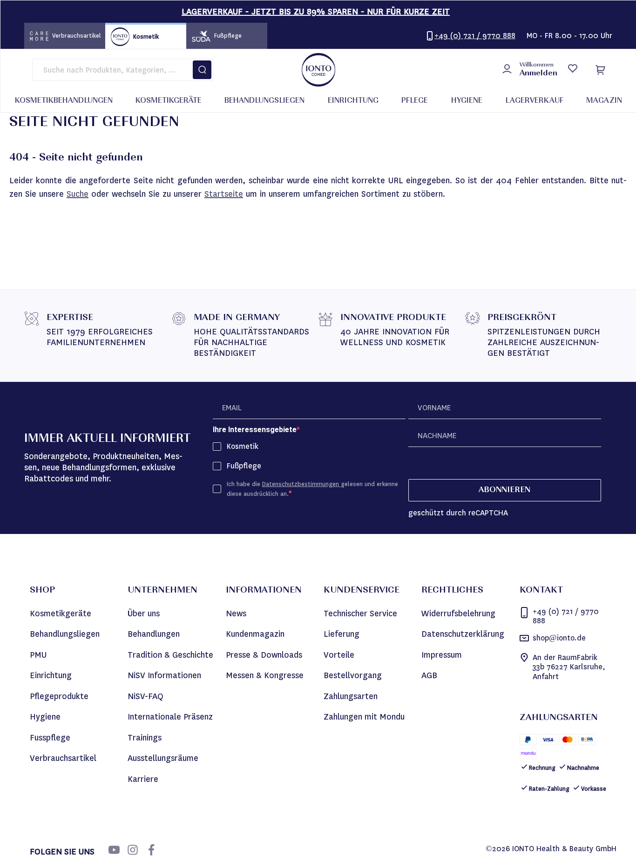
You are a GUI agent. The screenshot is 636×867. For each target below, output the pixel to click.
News (236, 613)
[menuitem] (64, 101)
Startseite (223, 194)
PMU (38, 654)
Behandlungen (154, 634)
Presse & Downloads (264, 654)
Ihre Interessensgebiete (255, 429)
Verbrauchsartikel (63, 758)
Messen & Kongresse (265, 675)
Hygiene (45, 716)
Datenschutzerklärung (462, 634)
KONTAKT (541, 590)
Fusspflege (50, 737)
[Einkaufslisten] (572, 69)
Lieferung (341, 634)
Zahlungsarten (351, 696)
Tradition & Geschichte (170, 654)
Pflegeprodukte (59, 696)
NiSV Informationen (164, 675)
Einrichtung (51, 675)
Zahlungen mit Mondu (364, 716)
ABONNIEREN (504, 490)
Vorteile (339, 654)
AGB (429, 675)
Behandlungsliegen (65, 634)
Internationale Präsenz (170, 716)
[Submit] (202, 70)
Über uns (144, 613)
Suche (77, 194)
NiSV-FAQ (145, 696)
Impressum (441, 654)
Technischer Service (360, 613)
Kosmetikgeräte (60, 613)
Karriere (143, 779)
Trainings (145, 737)
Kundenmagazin (255, 634)
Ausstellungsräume (163, 758)
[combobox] (122, 70)
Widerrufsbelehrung (458, 613)
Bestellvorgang (353, 675)
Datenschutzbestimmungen (301, 484)
